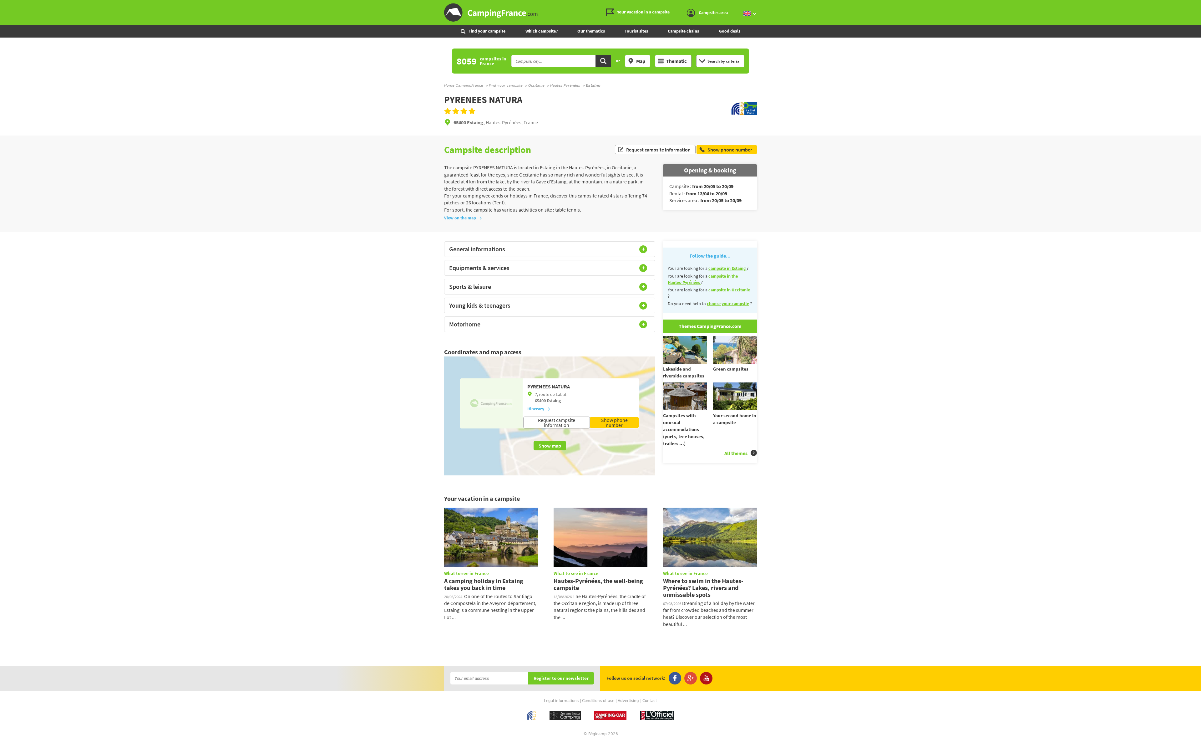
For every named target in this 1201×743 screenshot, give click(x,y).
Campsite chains (683, 31)
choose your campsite (728, 303)
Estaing (554, 400)
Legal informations (561, 701)
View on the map (460, 218)
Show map (550, 446)
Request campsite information (658, 149)
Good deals (729, 31)
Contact (649, 701)
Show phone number (614, 422)
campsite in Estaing (727, 268)
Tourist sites (636, 31)
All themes (735, 453)
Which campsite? (541, 31)
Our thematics (591, 31)
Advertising (628, 701)
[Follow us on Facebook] (675, 678)
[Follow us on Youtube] (706, 678)
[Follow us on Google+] (690, 678)
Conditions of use (598, 701)
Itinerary (535, 409)
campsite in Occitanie (729, 290)
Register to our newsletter (561, 678)
